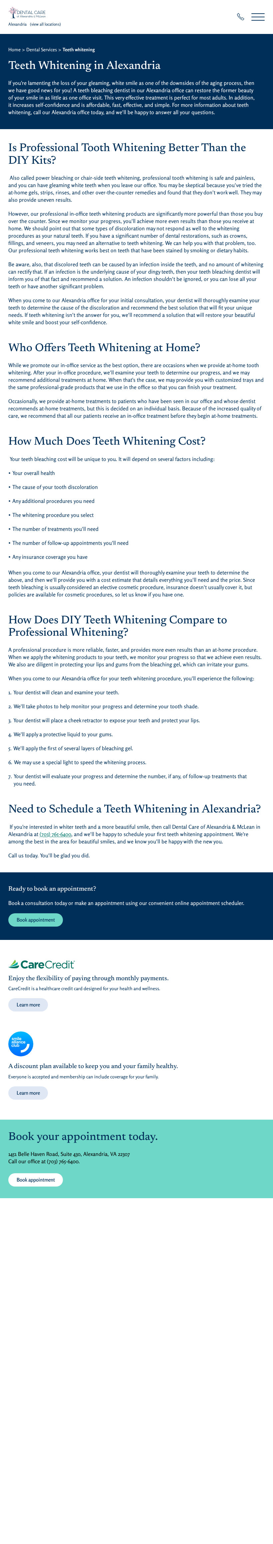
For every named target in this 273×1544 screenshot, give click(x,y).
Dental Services (41, 49)
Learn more (28, 1004)
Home (14, 49)
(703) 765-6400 (55, 834)
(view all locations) (45, 24)
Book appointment (36, 920)
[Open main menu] (258, 17)
